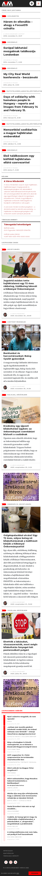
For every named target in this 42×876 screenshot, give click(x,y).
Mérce (9, 721)
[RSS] (15, 862)
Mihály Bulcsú (12, 826)
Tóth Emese (11, 773)
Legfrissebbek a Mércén (12, 711)
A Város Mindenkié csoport (14, 34)
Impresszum (8, 851)
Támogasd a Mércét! (11, 856)
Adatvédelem (8, 853)
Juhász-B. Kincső (13, 736)
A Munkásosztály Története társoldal (21, 762)
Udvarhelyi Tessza (10, 60)
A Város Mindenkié (17, 313)
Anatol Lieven (12, 788)
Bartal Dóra (12, 800)
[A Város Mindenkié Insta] (10, 862)
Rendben (34, 873)
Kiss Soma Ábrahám (29, 736)
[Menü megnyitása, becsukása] (38, 3)
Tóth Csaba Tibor (13, 749)
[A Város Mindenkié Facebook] (6, 862)
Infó (17, 873)
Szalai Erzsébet (13, 811)
